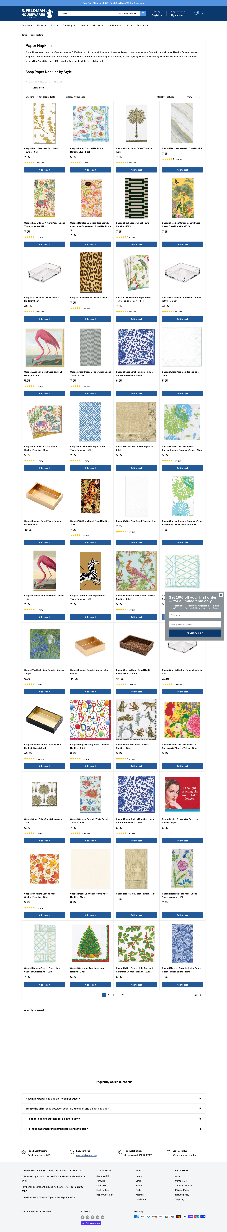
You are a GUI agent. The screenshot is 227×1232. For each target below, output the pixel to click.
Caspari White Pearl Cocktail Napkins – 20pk (181, 373)
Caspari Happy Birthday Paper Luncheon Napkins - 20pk (90, 746)
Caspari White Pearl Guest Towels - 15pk (136, 521)
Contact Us (181, 1180)
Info (127, 25)
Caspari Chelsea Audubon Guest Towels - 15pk (44, 597)
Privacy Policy (182, 1189)
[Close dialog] (221, 595)
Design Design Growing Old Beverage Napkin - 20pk (180, 821)
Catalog (26, 25)
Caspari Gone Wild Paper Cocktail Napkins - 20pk (132, 746)
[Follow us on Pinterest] (92, 1217)
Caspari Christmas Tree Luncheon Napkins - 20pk (87, 970)
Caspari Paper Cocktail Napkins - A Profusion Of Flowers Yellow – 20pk (179, 746)
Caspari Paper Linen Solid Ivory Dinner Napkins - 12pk (88, 895)
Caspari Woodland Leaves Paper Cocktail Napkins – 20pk (40, 895)
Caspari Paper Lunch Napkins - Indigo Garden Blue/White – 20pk (134, 373)
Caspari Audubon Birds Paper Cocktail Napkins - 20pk (43, 373)
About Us (180, 1176)
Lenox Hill (101, 1185)
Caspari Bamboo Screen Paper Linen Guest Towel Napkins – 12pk (42, 970)
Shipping (179, 1199)
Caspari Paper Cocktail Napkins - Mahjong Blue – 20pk (86, 150)
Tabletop (68, 25)
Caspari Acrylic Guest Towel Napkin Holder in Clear (41, 299)
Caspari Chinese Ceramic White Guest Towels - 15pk (89, 821)
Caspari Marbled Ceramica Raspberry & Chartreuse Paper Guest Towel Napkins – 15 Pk (90, 226)
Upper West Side (105, 1194)
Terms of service (183, 1185)
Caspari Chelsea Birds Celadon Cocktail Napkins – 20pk (135, 597)
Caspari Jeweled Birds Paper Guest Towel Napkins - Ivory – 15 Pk (133, 299)
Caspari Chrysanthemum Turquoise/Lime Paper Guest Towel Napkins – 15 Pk (182, 523)
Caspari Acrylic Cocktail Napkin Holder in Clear (182, 672)
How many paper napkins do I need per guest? (53, 1098)
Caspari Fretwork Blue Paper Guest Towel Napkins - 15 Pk (87, 448)
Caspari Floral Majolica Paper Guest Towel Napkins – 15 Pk (179, 895)
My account (177, 15)
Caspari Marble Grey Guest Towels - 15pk (182, 148)
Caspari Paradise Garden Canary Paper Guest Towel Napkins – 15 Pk (181, 224)
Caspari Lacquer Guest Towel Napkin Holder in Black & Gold (42, 746)
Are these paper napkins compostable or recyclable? (57, 1128)
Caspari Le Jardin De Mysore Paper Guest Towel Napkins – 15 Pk (44, 224)
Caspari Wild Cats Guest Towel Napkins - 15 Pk (90, 523)
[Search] (143, 13)
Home (40, 25)
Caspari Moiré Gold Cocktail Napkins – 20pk (134, 448)
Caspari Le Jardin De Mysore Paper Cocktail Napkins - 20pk (41, 448)
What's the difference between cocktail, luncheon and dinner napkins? (67, 1108)
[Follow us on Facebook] (82, 1217)
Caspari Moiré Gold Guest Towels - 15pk (135, 893)
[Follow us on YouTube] (97, 1217)
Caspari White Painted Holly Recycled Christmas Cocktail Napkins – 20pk (134, 970)
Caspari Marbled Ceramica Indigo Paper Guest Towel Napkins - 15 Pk (181, 970)
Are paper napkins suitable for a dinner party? (53, 1118)
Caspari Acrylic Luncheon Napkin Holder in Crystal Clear (181, 299)
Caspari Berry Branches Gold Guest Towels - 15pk (41, 150)
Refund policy (182, 1194)
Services (141, 25)
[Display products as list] (200, 97)
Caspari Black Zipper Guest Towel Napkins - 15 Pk (132, 224)
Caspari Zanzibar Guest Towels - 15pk (88, 297)
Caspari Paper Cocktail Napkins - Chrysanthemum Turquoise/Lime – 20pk (182, 448)
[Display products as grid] (196, 97)
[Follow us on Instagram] (87, 1217)
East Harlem (102, 1189)
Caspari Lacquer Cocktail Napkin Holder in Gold (89, 672)
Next (196, 994)
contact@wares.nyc (86, 1154)
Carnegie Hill (102, 1176)
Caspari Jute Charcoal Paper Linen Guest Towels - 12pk (90, 373)
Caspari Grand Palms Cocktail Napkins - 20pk (43, 821)
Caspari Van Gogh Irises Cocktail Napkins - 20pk (44, 672)
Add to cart (44, 169)
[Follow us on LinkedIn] (102, 1217)
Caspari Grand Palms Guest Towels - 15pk (134, 150)
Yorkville (100, 1180)
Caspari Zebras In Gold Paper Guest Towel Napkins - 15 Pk (87, 597)
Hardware (113, 25)
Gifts (53, 25)
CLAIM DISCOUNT (195, 633)
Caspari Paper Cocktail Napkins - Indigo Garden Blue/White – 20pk (135, 821)
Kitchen (96, 25)
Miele (82, 25)
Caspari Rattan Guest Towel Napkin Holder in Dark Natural (133, 672)
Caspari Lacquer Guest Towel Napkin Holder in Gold (42, 523)
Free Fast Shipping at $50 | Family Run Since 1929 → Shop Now (113, 3)
